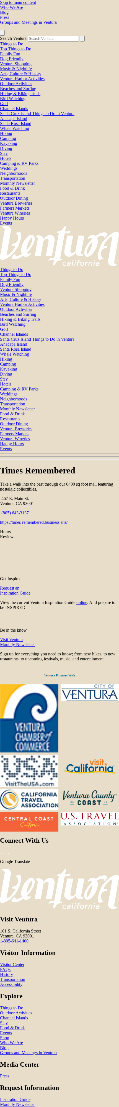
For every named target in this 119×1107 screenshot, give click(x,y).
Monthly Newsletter (17, 183)
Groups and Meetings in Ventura (28, 22)
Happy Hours (12, 218)
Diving (6, 148)
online (81, 602)
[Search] (82, 38)
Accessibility (11, 984)
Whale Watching (14, 128)
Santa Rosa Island (15, 123)
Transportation (12, 178)
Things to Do (11, 43)
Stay (4, 153)
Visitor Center (12, 964)
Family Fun (10, 53)
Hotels (5, 158)
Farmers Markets (14, 208)
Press (4, 17)
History (6, 974)
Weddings (8, 168)
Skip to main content (18, 2)
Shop (4, 1037)
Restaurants (10, 193)
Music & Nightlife (16, 68)
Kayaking (8, 143)
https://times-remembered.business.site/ (34, 522)
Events (6, 223)
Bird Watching (12, 98)
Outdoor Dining (14, 198)
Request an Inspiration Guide (15, 590)
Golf (4, 103)
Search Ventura (13, 38)
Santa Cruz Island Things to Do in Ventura (37, 113)
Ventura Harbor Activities (22, 78)
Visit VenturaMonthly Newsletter (17, 642)
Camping (8, 138)
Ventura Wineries (15, 213)
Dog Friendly (12, 58)
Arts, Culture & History (20, 73)
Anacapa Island (13, 118)
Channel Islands (14, 108)
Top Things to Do (15, 48)
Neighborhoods (13, 173)
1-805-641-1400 (14, 941)
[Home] (59, 264)
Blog (4, 12)
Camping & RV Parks (19, 163)
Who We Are (11, 7)
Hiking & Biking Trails (20, 93)
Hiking (6, 133)
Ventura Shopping (16, 63)
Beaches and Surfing (18, 88)
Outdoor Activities (16, 83)
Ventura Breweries (16, 203)
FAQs (5, 969)
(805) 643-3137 (15, 512)
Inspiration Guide (15, 1099)
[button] (59, 457)
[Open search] (2, 33)
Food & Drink (12, 188)
